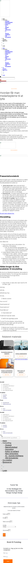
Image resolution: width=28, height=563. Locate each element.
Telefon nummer (6, 521)
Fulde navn (5, 514)
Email (4, 517)
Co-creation (7, 460)
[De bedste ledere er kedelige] (10, 345)
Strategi (7, 21)
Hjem (4, 18)
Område (4, 525)
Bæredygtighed (9, 22)
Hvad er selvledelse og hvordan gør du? (7, 371)
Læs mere (7, 356)
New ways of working (21, 371)
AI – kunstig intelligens (7, 32)
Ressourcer (5, 40)
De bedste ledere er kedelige (7, 352)
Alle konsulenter (8, 36)
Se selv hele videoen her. (7, 213)
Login (4, 45)
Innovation (7, 23)
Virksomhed (5, 530)
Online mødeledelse (21, 353)
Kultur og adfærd (12, 451)
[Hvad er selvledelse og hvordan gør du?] (10, 364)
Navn (4, 552)
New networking (8, 29)
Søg (1, 435)
